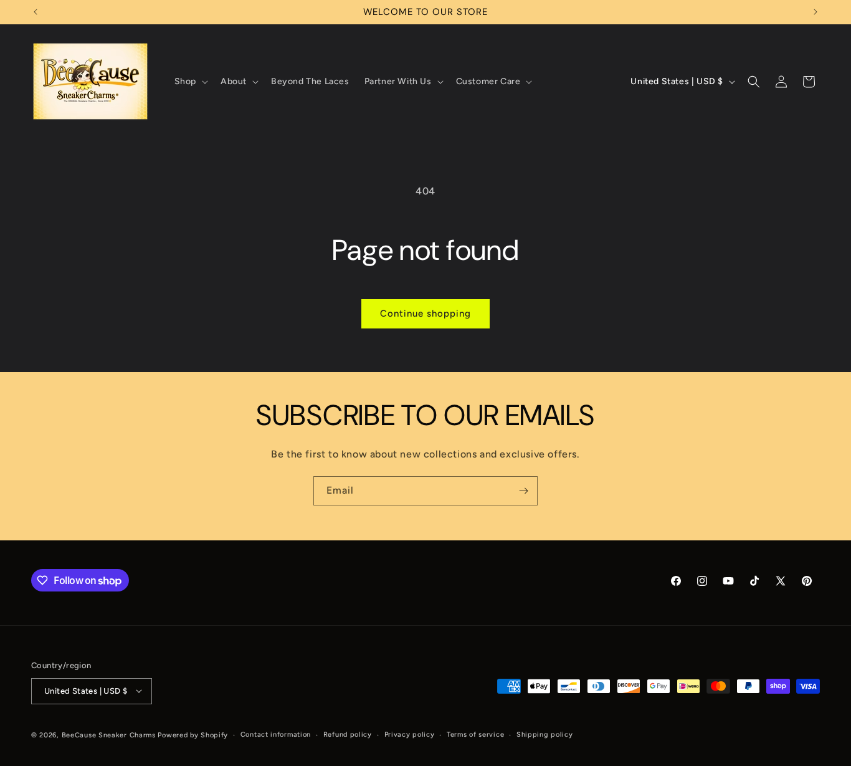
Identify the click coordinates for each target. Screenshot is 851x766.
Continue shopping (425, 313)
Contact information (275, 734)
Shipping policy (544, 734)
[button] (190, 82)
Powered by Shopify (193, 734)
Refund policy (347, 734)
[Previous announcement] (35, 12)
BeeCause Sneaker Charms (109, 734)
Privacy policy (409, 734)
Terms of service (475, 734)
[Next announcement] (815, 12)
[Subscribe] (523, 490)
